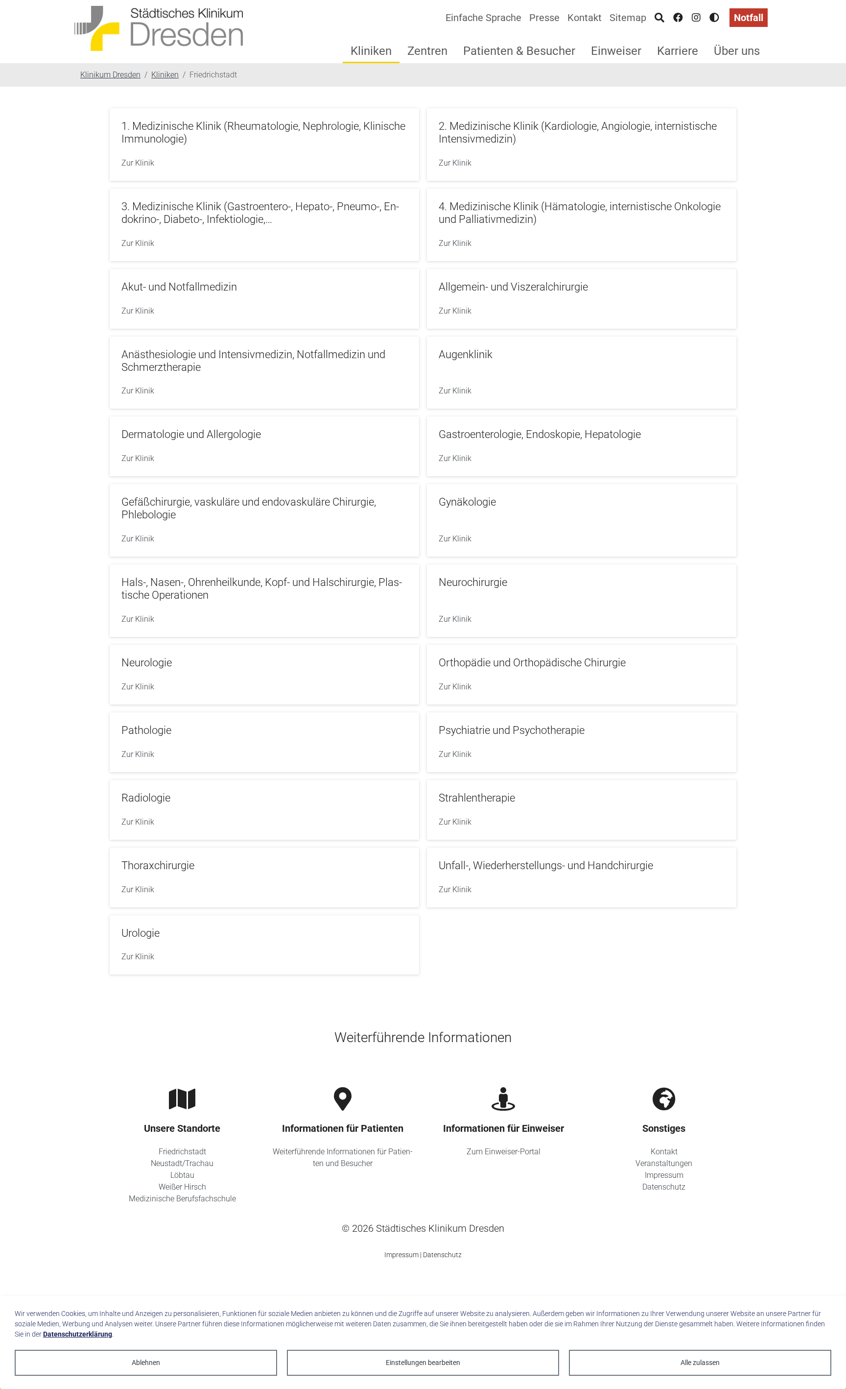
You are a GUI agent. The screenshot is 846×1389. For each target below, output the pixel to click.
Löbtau (182, 1175)
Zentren (427, 51)
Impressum (664, 1175)
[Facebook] (678, 17)
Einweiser (616, 51)
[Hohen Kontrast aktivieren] (714, 17)
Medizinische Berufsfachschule (182, 1198)
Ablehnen (146, 1362)
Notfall (748, 18)
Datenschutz (663, 1187)
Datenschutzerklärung (77, 1334)
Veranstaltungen (663, 1163)
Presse (544, 18)
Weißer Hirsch (182, 1187)
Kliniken (371, 51)
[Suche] (659, 17)
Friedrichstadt (182, 1151)
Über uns (737, 51)
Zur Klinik (137, 163)
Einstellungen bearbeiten (423, 1362)
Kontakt (584, 18)
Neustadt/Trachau (182, 1163)
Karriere (677, 51)
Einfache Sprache (483, 18)
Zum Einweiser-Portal (503, 1151)
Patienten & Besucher (519, 51)
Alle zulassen (700, 1362)
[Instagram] (696, 17)
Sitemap (628, 18)
